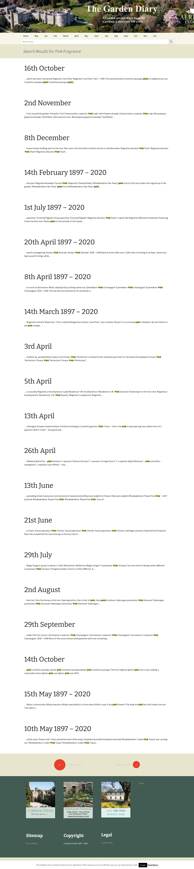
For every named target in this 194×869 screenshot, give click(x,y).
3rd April (38, 346)
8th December (46, 138)
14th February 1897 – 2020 (65, 172)
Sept (126, 36)
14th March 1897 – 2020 (61, 312)
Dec (155, 36)
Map (36, 36)
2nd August (42, 590)
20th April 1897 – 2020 (59, 242)
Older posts (70, 765)
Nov (145, 36)
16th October (44, 68)
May (86, 36)
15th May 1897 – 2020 (57, 694)
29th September (49, 624)
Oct (135, 36)
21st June (38, 520)
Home (25, 36)
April (76, 36)
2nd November (47, 103)
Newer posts (127, 764)
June (96, 36)
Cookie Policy (107, 842)
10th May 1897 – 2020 (57, 729)
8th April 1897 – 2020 (57, 277)
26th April (40, 451)
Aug (116, 36)
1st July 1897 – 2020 (54, 207)
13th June (38, 485)
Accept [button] (142, 865)
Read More (153, 865)
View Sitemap (31, 843)
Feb (55, 36)
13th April (39, 416)
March (65, 36)
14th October (44, 659)
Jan (45, 36)
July (106, 36)
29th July (38, 555)
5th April (38, 381)
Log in (141, 783)
